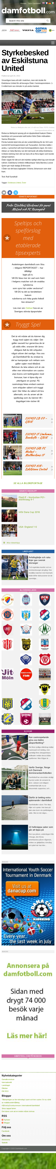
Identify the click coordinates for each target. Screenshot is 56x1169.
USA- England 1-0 (28, 526)
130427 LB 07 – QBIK (36, 420)
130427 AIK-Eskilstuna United (36, 467)
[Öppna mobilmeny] (52, 43)
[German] (49, 3)
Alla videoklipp (13, 543)
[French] (46, 3)
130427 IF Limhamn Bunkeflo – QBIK (38, 436)
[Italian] (52, 3)
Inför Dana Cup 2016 (29, 512)
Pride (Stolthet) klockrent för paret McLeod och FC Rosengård (28, 207)
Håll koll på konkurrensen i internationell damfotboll (21, 1105)
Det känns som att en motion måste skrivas (18, 1111)
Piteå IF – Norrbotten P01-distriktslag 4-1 (32, 498)
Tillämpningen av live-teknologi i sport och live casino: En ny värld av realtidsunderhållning (26, 1101)
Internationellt (7, 1082)
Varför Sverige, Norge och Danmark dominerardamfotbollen (40, 770)
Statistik (5, 1143)
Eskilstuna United (14, 183)
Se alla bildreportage (28, 483)
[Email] (4, 192)
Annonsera (6, 1140)
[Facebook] (9, 192)
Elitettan (5, 1088)
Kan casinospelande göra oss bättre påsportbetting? (39, 740)
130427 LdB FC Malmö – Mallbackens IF (35, 451)
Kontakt (23, 3)
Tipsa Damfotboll (34, 3)
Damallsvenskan (8, 1079)
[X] (15, 192)
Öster (24, 183)
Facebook (5, 1131)
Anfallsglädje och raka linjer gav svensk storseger (39, 560)
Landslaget (6, 1085)
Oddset (29, 308)
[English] (43, 3)
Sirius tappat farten (9, 1108)
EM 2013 (5, 1091)
